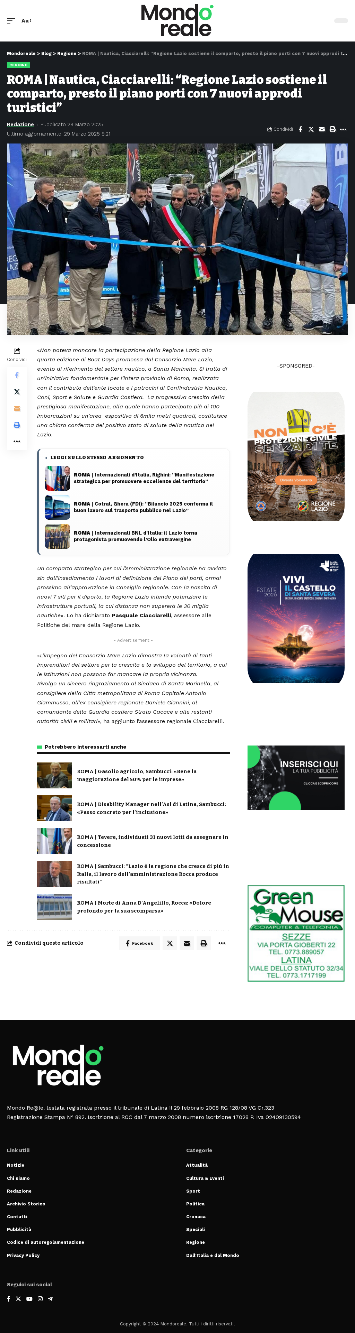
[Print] (332, 129)
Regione (18, 65)
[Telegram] (50, 1299)
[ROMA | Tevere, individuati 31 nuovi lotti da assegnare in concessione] (54, 841)
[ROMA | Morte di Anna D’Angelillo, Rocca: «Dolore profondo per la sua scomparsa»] (54, 907)
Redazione (20, 124)
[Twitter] (18, 1299)
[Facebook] (8, 1299)
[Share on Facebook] (300, 129)
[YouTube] (29, 1299)
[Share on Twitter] (311, 129)
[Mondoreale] (177, 20)
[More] (343, 129)
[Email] (322, 129)
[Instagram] (40, 1299)
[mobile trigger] (13, 20)
